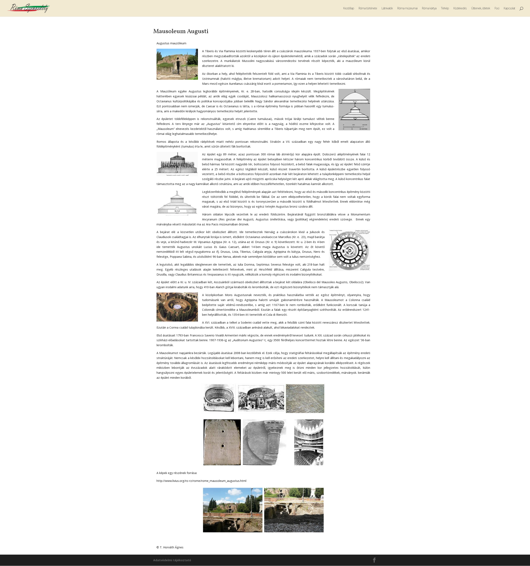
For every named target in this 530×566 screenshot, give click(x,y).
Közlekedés (460, 8)
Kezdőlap (348, 8)
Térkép (445, 8)
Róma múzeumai (407, 8)
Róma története (368, 8)
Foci (497, 8)
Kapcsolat (509, 8)
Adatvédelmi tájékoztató (172, 560)
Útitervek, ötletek (480, 8)
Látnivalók (387, 8)
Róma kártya (429, 8)
